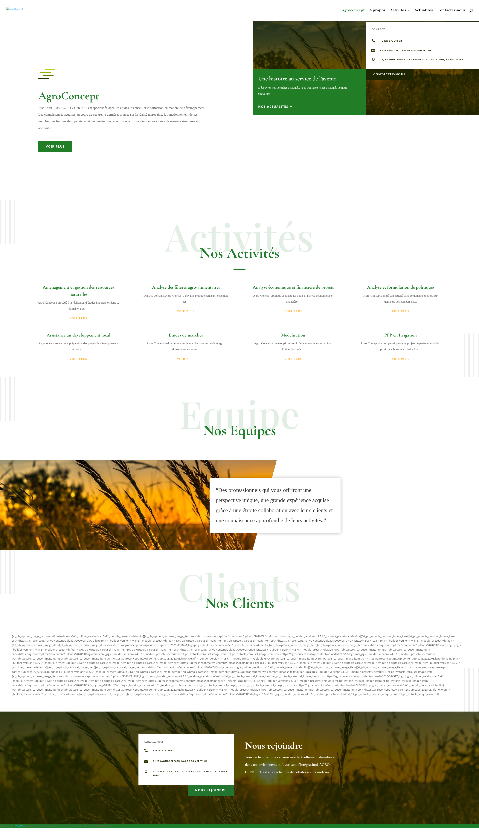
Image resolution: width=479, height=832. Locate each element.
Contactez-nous (451, 11)
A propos (377, 11)
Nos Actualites (273, 107)
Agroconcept (353, 11)
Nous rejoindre (210, 790)
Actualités (423, 11)
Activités (398, 11)
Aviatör (19, 826)
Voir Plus (55, 146)
